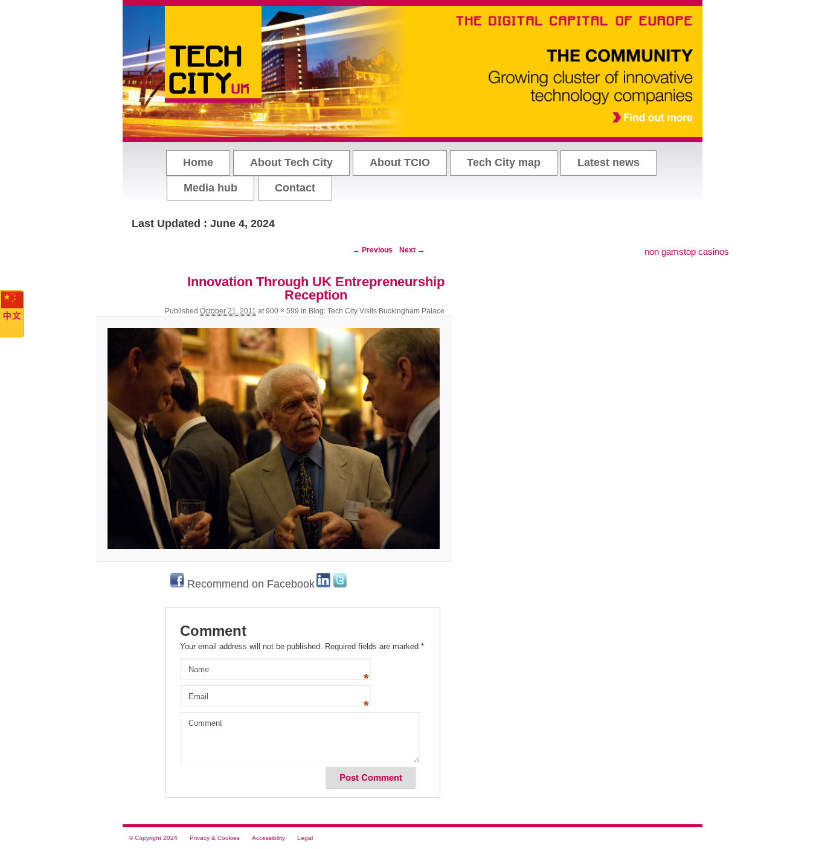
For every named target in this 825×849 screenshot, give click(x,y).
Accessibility (268, 838)
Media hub (210, 188)
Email (198, 696)
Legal (305, 838)
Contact (295, 188)
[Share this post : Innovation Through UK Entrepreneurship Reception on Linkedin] (323, 584)
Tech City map (504, 162)
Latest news (608, 162)
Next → (412, 250)
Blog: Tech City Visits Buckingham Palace (377, 311)
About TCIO (400, 162)
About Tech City (291, 162)
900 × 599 (282, 311)
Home (198, 162)
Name (198, 669)
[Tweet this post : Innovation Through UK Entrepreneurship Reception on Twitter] (340, 584)
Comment (205, 723)
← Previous (373, 250)
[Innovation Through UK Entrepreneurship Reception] (274, 438)
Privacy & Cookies (215, 838)
